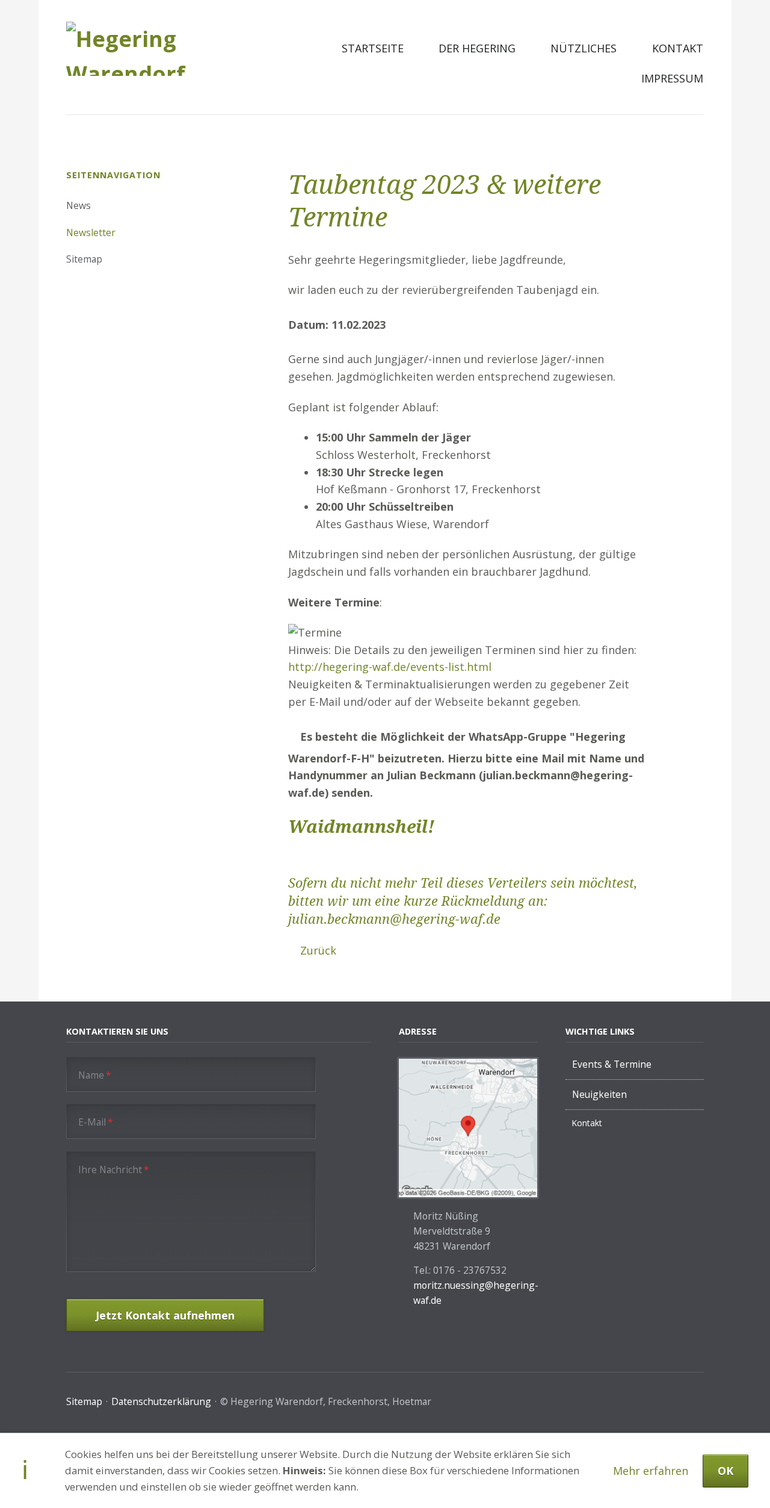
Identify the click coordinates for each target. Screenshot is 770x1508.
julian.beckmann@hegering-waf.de (394, 919)
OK (725, 1470)
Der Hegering (477, 48)
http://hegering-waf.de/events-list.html (389, 666)
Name (94, 1075)
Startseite (373, 48)
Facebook (698, 1403)
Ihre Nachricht (113, 1169)
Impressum (672, 78)
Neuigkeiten (599, 1094)
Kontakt (677, 48)
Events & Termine (611, 1064)
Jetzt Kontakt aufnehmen (165, 1315)
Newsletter (91, 232)
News (78, 205)
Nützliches (583, 48)
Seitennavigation (113, 175)
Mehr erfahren (650, 1470)
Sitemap (84, 259)
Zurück (318, 950)
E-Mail (95, 1122)
